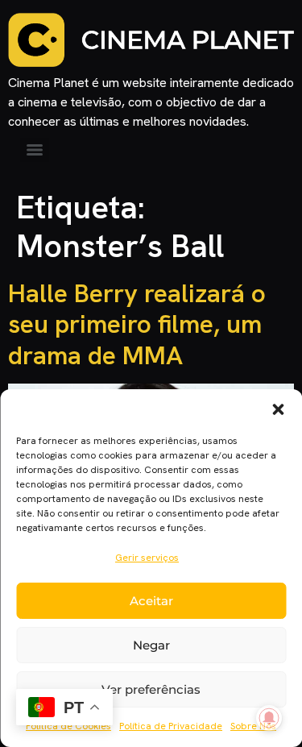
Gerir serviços (147, 557)
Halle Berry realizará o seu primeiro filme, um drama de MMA (137, 324)
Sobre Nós (253, 726)
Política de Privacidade (170, 726)
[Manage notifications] (269, 718)
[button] (278, 409)
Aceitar (151, 600)
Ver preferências (151, 689)
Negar (151, 645)
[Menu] (34, 150)
